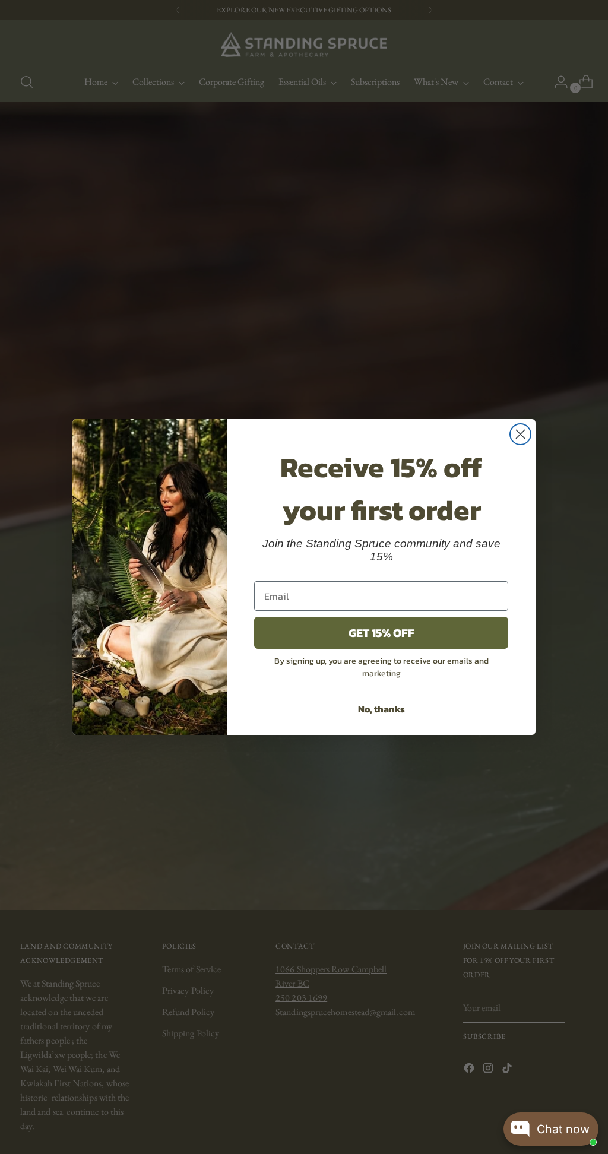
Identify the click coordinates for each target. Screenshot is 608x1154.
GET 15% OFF (381, 633)
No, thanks (381, 709)
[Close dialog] (520, 434)
